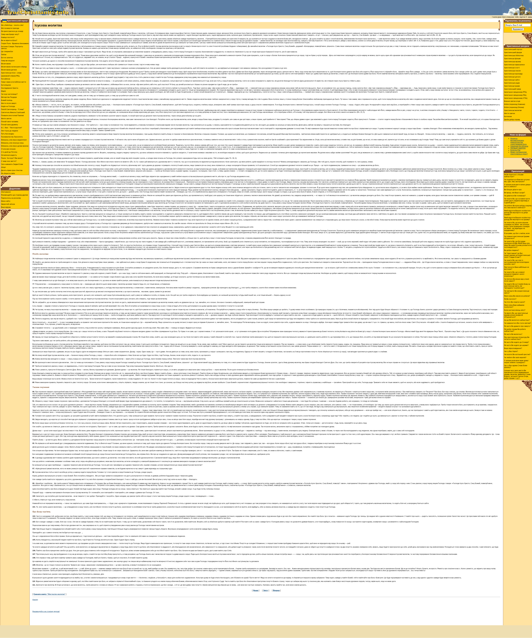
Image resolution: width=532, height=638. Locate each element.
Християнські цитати (512, 77)
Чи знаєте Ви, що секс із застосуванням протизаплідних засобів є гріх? (516, 262)
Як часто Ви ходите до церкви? (516, 345)
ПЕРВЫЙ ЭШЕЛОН (518, 148)
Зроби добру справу (512, 120)
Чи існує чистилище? (9, 94)
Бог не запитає (7, 58)
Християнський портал (17, 21)
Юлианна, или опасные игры (12, 143)
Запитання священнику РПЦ (515, 92)
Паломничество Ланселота (12, 137)
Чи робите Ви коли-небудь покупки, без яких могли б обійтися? (518, 207)
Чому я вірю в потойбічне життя (13, 82)
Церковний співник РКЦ (10, 76)
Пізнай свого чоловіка (9, 122)
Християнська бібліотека (514, 56)
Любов (3, 55)
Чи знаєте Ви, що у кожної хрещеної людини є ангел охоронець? (514, 274)
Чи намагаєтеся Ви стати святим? (517, 323)
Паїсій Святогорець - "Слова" (12, 109)
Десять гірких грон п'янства (11, 170)
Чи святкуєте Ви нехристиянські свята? (516, 292)
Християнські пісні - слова (11, 73)
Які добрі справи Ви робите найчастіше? (515, 330)
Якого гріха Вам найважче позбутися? (514, 306)
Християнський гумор (512, 89)
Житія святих (6, 119)
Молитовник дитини (9, 70)
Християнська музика (512, 62)
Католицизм (6, 85)
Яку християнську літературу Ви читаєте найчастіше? (516, 338)
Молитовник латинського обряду (14, 67)
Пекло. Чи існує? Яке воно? (12, 158)
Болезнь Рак (515, 150)
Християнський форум (513, 52)
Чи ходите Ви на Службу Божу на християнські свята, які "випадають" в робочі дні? (517, 286)
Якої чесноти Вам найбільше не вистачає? (516, 268)
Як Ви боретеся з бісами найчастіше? (513, 176)
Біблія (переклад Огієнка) (514, 107)
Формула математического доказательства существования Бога (518, 141)
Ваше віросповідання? (513, 348)
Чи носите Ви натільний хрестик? (517, 354)
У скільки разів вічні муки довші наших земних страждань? (516, 361)
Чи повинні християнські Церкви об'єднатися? (516, 237)
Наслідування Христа (9, 88)
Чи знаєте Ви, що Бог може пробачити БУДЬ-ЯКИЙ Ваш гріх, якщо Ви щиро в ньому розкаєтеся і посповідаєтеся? (518, 244)
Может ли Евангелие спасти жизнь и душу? (519, 153)
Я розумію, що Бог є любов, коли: (517, 233)
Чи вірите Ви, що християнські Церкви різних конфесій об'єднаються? (516, 315)
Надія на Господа (8, 106)
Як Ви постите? (510, 299)
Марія (3, 91)
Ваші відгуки (6, 207)
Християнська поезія (512, 71)
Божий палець (6, 100)
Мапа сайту (5, 201)
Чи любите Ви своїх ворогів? (515, 357)
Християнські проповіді (513, 74)
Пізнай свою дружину (9, 125)
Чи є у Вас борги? (511, 351)
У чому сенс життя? (8, 161)
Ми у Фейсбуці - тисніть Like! (12, 25)
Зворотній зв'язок (8, 204)
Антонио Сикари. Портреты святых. (12, 47)
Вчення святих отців (512, 101)
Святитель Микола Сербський (13, 112)
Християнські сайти (512, 80)
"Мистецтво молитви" (49, 594)
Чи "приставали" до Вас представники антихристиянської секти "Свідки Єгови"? (517, 255)
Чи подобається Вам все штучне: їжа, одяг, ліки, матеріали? (517, 181)
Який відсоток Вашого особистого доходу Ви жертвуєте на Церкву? (517, 219)
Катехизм (508, 116)
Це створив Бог (7, 51)
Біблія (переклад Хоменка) (514, 104)
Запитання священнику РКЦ (515, 95)
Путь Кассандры (7, 134)
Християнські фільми (512, 59)
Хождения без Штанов (519, 146)
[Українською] (4, 21)
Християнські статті (512, 68)
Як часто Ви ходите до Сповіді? (516, 342)
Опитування (6, 192)
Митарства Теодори (9, 97)
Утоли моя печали (8, 149)
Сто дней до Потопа (9, 152)
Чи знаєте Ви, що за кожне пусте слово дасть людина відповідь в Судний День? (517, 201)
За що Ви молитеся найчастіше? (517, 320)
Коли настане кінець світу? (514, 310)
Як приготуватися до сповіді (12, 31)
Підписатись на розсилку (11, 198)
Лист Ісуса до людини (9, 131)
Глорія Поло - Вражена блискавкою (15, 43)
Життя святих (509, 113)
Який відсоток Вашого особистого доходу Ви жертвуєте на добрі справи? (517, 213)
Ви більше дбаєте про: (513, 190)
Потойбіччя (5, 79)
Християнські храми (512, 86)
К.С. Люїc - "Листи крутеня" (11, 128)
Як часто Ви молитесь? (513, 334)
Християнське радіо (512, 83)
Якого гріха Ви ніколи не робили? (517, 296)
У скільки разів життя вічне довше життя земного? (517, 186)
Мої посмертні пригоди (10, 28)
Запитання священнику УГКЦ (515, 98)
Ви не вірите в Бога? (9, 40)
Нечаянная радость (9, 155)
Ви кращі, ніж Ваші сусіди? (514, 193)
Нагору (35, 600)
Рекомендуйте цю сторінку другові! (46, 612)
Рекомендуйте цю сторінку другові (14, 195)
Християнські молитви (513, 110)
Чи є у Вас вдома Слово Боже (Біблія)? (515, 366)
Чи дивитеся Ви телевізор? (515, 196)
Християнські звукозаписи (514, 65)
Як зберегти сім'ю (8, 173)
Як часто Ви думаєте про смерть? (517, 326)
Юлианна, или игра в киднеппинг (14, 140)
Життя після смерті (8, 103)
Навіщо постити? (8, 37)
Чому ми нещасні (8, 61)
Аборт (3, 167)
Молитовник (6, 64)
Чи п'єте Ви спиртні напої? (514, 302)
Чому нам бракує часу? (10, 34)
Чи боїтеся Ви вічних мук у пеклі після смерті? (516, 280)
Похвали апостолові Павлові (12, 115)
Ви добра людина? (511, 250)
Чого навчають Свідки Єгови (12, 164)
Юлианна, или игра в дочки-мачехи (14, 146)
